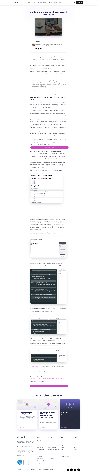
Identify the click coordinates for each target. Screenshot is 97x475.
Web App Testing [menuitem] (40, 449)
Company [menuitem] (75, 437)
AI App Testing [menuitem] (40, 447)
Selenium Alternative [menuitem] (52, 447)
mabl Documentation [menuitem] (65, 456)
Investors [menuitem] (75, 447)
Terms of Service (33, 469)
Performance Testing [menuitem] (41, 456)
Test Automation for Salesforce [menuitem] (54, 451)
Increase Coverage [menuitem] (51, 440)
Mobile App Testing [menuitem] (41, 451)
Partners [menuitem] (75, 449)
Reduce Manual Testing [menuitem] (52, 442)
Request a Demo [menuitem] (77, 454)
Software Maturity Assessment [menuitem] (67, 442)
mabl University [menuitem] (64, 454)
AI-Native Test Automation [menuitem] (42, 442)
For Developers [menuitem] (51, 456)
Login (73, 2)
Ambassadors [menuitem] (63, 440)
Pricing (60, 2)
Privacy (40, 469)
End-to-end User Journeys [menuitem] (53, 445)
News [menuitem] (75, 445)
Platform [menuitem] (39, 437)
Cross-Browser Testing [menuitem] (41, 460)
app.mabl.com (53, 371)
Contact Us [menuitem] (76, 451)
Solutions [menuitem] (50, 437)
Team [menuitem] (75, 440)
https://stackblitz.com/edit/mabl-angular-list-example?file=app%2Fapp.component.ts (47, 378)
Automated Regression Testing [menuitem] (54, 449)
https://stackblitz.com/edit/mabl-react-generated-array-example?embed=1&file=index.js (47, 382)
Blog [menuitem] (62, 445)
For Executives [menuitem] (51, 458)
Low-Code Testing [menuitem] (40, 445)
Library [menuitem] (62, 447)
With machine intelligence (35, 366)
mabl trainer (43, 101)
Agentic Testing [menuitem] (40, 440)
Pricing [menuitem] (38, 463)
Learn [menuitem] (62, 437)
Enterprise (55, 2)
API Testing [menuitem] (39, 454)
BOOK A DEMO (79, 2)
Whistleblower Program (48, 469)
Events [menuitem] (62, 449)
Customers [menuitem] (63, 451)
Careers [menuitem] (75, 442)
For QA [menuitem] (49, 454)
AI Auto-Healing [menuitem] (40, 458)
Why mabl (30, 2)
